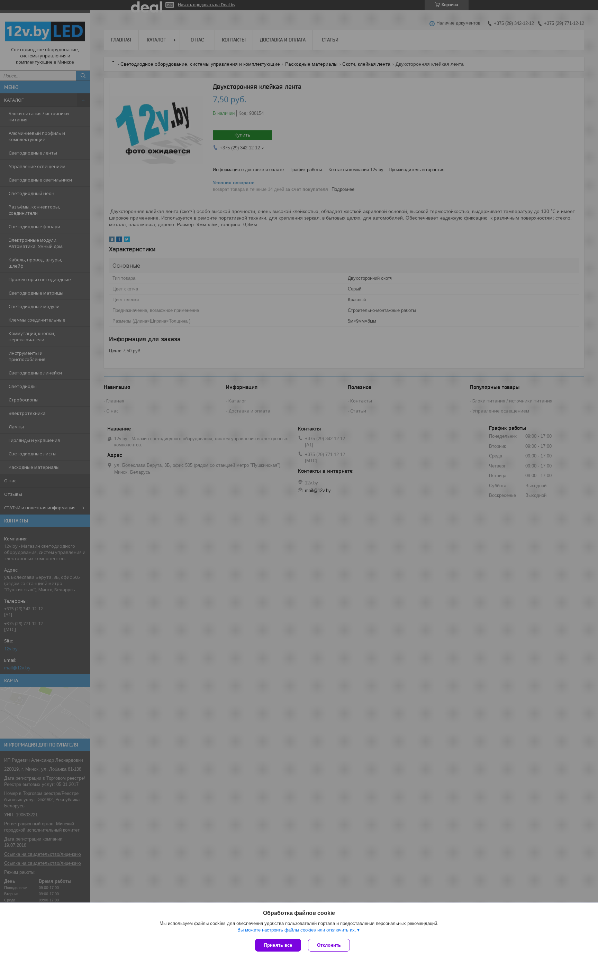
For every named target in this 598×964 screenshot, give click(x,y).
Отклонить (329, 945)
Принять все (278, 945)
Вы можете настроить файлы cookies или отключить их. (296, 930)
